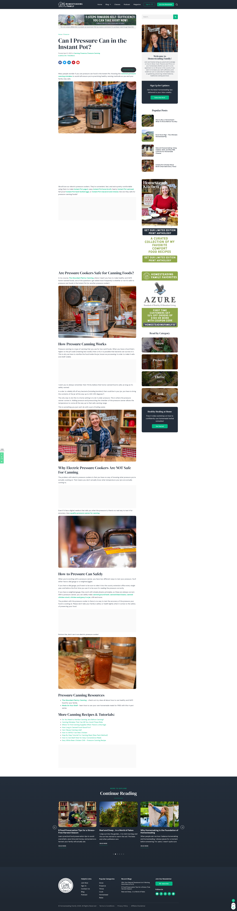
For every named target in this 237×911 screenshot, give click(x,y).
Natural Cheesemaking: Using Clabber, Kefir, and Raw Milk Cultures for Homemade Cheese (166, 150)
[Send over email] (2, 462)
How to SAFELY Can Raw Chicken (74, 733)
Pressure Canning (93, 53)
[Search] (175, 17)
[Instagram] (165, 893)
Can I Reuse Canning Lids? (72, 730)
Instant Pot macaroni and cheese (105, 192)
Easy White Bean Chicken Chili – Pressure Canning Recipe (84, 740)
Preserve (66, 34)
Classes (117, 4)
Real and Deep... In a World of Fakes (75, 830)
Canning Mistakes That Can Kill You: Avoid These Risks (82, 722)
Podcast (127, 4)
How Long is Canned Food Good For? (76, 727)
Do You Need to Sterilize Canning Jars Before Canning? (83, 720)
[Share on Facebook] (2, 454)
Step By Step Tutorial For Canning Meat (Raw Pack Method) (85, 735)
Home (99, 4)
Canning (77, 53)
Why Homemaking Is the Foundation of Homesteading (118, 831)
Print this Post (128, 70)
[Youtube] (157, 893)
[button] (177, 4)
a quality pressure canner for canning (84, 513)
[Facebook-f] (161, 893)
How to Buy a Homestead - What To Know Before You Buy (166, 120)
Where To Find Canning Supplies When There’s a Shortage (84, 725)
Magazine (137, 4)
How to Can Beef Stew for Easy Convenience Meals (81, 738)
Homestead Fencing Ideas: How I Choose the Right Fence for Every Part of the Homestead (159, 832)
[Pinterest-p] (169, 893)
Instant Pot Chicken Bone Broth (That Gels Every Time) (166, 165)
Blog (107, 4)
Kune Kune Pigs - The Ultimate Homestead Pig (166, 135)
